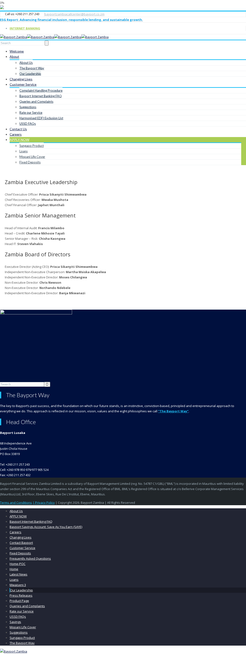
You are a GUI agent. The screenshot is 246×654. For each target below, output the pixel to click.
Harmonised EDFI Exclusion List (41, 118)
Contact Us (18, 129)
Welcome (17, 51)
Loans (23, 151)
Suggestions (27, 107)
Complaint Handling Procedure (40, 90)
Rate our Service (30, 112)
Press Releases (21, 595)
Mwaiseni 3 (18, 585)
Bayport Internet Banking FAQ (40, 96)
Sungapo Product (31, 146)
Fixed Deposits (30, 162)
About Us (26, 63)
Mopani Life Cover (32, 157)
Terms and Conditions (16, 502)
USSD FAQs (27, 124)
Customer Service (23, 84)
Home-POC (17, 564)
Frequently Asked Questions (30, 558)
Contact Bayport (21, 542)
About (14, 56)
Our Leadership (30, 74)
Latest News (18, 574)
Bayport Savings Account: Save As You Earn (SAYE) (46, 527)
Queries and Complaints (36, 101)
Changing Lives (21, 79)
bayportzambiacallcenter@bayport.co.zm (74, 14)
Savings (15, 622)
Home (14, 569)
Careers (16, 134)
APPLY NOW (19, 140)
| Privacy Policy (44, 502)
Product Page (19, 601)
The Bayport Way (31, 68)
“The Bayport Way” (173, 411)
